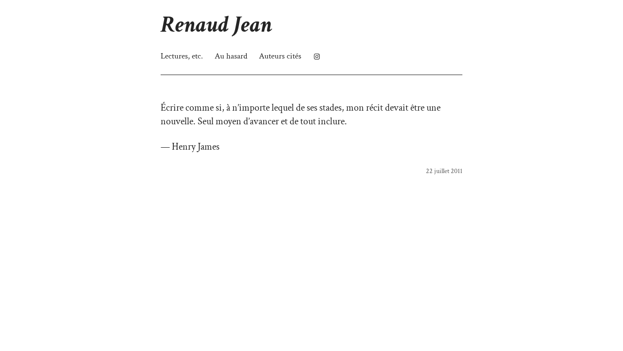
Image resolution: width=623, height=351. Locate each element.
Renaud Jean (216, 24)
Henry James (196, 146)
